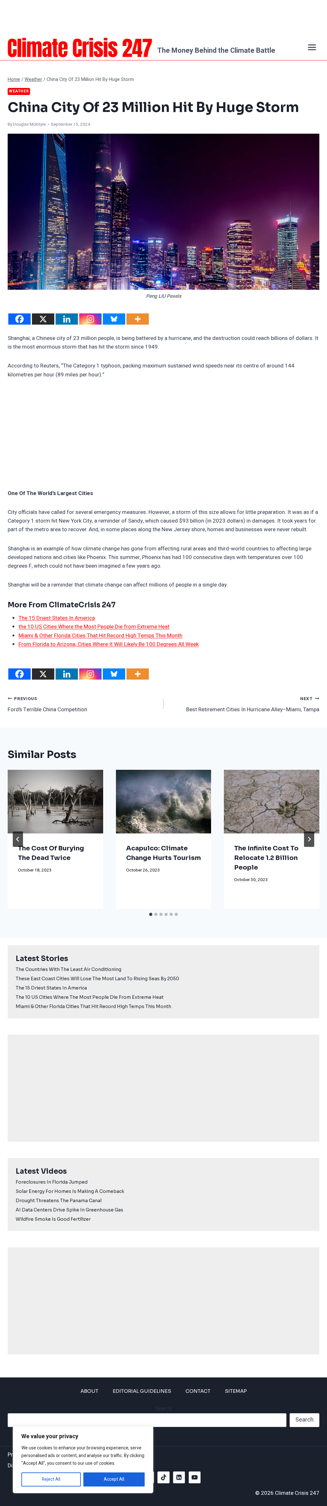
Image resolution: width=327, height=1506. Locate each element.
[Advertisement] (163, 17)
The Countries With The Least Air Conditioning (68, 969)
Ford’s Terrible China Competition (47, 705)
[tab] (150, 914)
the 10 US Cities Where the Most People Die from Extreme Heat (94, 627)
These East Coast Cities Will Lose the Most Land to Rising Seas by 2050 (97, 979)
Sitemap (236, 1391)
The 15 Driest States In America (57, 618)
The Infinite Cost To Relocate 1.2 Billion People (266, 857)
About (89, 1391)
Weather (19, 91)
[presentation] (55, 801)
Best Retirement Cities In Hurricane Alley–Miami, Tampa (252, 705)
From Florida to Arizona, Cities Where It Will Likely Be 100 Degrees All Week (109, 644)
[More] (137, 319)
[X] (43, 319)
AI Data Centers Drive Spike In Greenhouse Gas (69, 1210)
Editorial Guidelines (142, 1391)
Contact (198, 1391)
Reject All (51, 1479)
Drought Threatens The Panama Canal (59, 1200)
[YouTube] (195, 1477)
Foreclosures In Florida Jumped (51, 1182)
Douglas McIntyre (29, 124)
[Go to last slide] (18, 839)
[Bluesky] (114, 319)
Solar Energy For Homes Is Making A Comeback (70, 1191)
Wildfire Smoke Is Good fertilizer (53, 1219)
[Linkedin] (67, 319)
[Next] (309, 839)
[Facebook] (19, 319)
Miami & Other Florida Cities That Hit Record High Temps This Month (100, 636)
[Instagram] (90, 319)
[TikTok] (163, 1477)
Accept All (114, 1479)
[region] (83, 1459)
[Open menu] (311, 47)
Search (163, 1409)
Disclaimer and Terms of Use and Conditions (61, 1466)
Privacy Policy (24, 1455)
